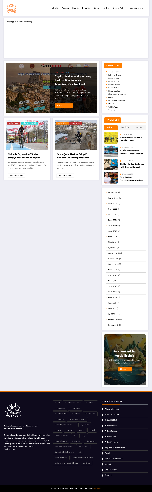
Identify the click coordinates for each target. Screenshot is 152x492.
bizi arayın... (125, 369)
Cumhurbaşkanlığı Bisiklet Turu (65, 425)
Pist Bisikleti (76, 441)
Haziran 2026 (113, 198)
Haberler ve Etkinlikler (29, 123)
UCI (80, 452)
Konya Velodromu (61, 441)
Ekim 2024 (112, 308)
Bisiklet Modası (114, 81)
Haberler (55, 8)
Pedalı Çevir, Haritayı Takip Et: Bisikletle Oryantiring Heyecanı (73, 156)
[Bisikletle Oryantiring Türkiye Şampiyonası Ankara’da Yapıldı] (27, 135)
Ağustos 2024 (113, 319)
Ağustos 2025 (113, 253)
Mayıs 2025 (112, 269)
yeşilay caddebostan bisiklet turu (83, 457)
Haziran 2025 (113, 264)
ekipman (58, 430)
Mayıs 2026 (112, 203)
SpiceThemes (96, 488)
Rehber (106, 8)
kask (74, 436)
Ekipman (86, 8)
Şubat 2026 (112, 220)
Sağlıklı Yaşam (136, 8)
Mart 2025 (112, 281)
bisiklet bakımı (91, 403)
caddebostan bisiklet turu (77, 419)
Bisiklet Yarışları (59, 72)
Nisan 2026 (112, 209)
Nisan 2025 (112, 275)
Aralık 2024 (112, 297)
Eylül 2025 (112, 247)
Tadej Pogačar (90, 441)
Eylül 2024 (112, 314)
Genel (110, 97)
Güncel (110, 127)
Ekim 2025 (112, 242)
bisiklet (57, 403)
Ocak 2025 (112, 292)
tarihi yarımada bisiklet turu (64, 447)
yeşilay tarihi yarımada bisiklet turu (66, 463)
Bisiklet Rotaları (114, 84)
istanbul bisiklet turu (61, 436)
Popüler (125, 127)
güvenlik (81, 430)
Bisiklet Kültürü (120, 8)
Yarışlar (65, 8)
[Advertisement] (76, 39)
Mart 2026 (112, 214)
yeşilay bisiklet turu (61, 457)
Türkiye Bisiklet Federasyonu (64, 452)
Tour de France (83, 447)
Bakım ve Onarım (114, 75)
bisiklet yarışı (59, 419)
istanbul (92, 430)
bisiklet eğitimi (60, 408)
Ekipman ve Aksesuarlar (117, 94)
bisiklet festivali (75, 408)
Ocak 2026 (112, 225)
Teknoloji (111, 110)
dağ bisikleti (85, 425)
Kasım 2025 (112, 236)
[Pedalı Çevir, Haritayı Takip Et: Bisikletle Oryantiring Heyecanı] (76, 135)
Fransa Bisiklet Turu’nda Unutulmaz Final (131, 139)
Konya (84, 436)
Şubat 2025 (112, 286)
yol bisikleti (86, 463)
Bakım (96, 8)
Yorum (139, 127)
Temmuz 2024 (113, 325)
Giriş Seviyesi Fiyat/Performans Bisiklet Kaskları (131, 179)
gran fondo (69, 430)
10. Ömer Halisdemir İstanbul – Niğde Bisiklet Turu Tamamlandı (131, 152)
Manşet (67, 72)
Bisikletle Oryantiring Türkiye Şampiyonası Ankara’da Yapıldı (24, 156)
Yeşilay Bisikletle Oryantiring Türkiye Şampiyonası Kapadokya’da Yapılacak (73, 80)
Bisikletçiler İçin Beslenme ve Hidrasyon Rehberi (132, 165)
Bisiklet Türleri (113, 87)
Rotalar (75, 8)
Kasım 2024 (112, 303)
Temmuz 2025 (113, 258)
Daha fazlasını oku (64, 106)
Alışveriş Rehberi (114, 72)
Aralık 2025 (112, 231)
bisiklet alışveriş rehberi (73, 403)
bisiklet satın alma (61, 414)
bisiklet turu (76, 414)
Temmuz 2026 (113, 192)
